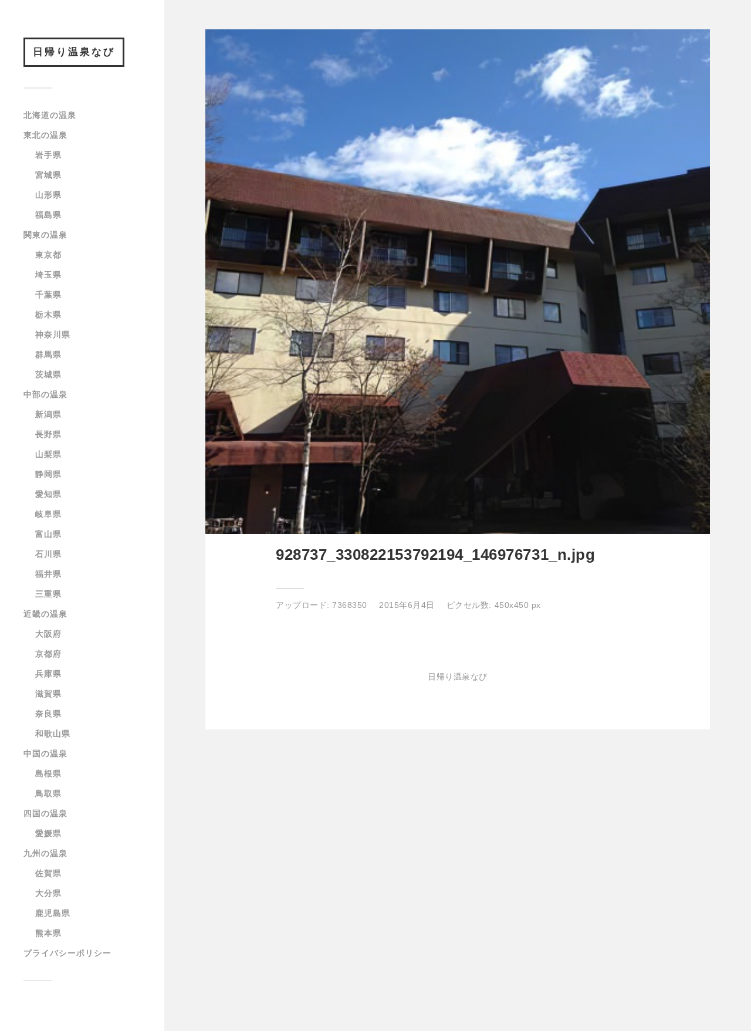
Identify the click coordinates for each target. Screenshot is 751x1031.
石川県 (48, 554)
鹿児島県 (52, 913)
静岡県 (48, 474)
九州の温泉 (45, 853)
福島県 (48, 214)
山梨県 (48, 454)
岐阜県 (48, 514)
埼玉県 (48, 274)
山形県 (48, 195)
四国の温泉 (45, 813)
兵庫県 (48, 673)
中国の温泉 (45, 753)
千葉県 (48, 294)
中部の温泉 (45, 394)
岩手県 (48, 155)
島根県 (48, 773)
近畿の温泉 (45, 613)
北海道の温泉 (49, 115)
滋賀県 (48, 693)
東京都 (48, 254)
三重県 (48, 594)
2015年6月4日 (407, 605)
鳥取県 (48, 793)
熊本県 (48, 933)
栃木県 (48, 314)
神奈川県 (52, 334)
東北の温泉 (45, 135)
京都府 (48, 653)
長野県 (48, 434)
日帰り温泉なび (74, 52)
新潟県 (48, 414)
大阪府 (48, 633)
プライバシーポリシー (67, 953)
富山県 (48, 534)
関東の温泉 (45, 234)
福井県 (48, 574)
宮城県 (48, 175)
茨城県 (48, 374)
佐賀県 (48, 873)
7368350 (349, 605)
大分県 (48, 893)
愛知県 (48, 494)
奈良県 (48, 713)
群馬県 (48, 354)
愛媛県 (48, 833)
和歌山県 (52, 733)
